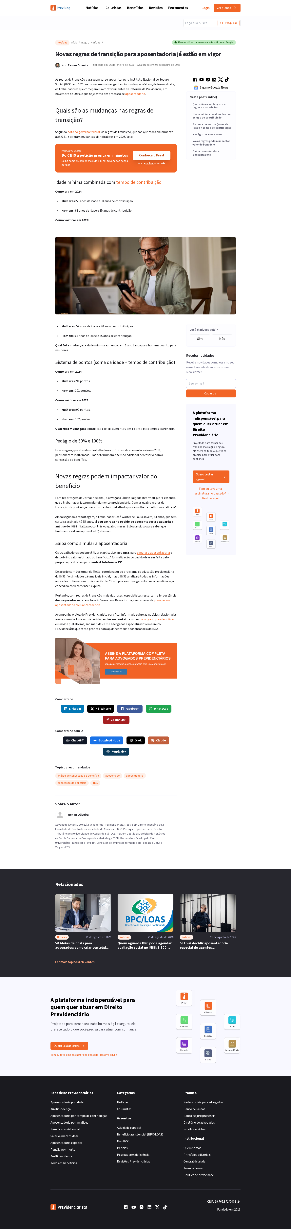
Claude (161, 740)
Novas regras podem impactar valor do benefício (211, 143)
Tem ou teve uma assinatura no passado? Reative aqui (210, 493)
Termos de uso (193, 1168)
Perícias (122, 1148)
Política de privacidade (199, 1175)
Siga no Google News (214, 87)
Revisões (156, 7)
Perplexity (118, 751)
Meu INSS (123, 1141)
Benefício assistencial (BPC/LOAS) (140, 1134)
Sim (200, 338)
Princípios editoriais (197, 1155)
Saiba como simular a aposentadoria (206, 153)
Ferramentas (178, 7)
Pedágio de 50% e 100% (207, 135)
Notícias (92, 7)
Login (206, 8)
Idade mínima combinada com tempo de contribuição (212, 116)
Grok (138, 740)
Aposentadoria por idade (67, 1102)
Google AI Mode (109, 740)
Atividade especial (129, 1128)
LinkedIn (75, 709)
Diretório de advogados (199, 1122)
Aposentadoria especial (66, 1143)
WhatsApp (161, 709)
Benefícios (135, 7)
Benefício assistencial (65, 1129)
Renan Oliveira (78, 65)
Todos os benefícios (63, 1163)
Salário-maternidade (64, 1136)
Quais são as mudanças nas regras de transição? (209, 106)
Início (74, 43)
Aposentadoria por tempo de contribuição (78, 1116)
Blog (84, 43)
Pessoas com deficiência (133, 1155)
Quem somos (192, 1148)
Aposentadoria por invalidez (69, 1122)
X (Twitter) (103, 709)
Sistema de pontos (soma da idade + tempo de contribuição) (212, 126)
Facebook (132, 709)
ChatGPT (77, 740)
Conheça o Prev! (151, 155)
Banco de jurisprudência (199, 1116)
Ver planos (224, 8)
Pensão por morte (62, 1149)
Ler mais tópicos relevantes (74, 962)
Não (222, 338)
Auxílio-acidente (61, 1156)
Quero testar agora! (204, 476)
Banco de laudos (194, 1109)
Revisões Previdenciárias (133, 1161)
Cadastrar (211, 393)
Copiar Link (118, 720)
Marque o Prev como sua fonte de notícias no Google (205, 42)
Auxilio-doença (60, 1109)
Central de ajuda (194, 1161)
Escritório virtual (195, 1129)
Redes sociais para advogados (203, 1102)
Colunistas (114, 7)
